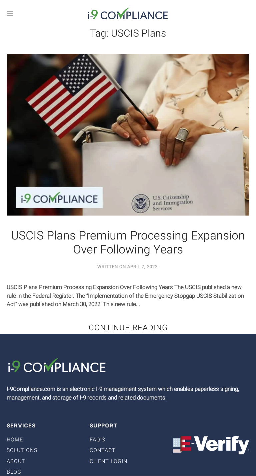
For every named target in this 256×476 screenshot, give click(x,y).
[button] (10, 13)
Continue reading (128, 328)
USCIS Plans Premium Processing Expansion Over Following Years (128, 243)
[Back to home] (128, 13)
